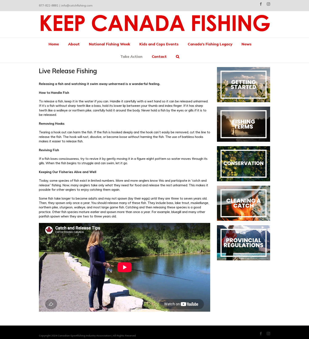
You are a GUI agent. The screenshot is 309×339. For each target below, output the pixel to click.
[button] (177, 56)
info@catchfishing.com (76, 5)
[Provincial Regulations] (243, 227)
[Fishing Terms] (243, 108)
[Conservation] (243, 148)
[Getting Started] (243, 69)
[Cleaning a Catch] (243, 187)
